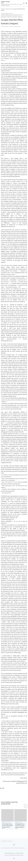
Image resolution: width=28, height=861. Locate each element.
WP (9, 855)
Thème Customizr (20, 855)
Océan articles (11, 853)
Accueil (2, 8)
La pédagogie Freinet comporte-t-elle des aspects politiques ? (20, 825)
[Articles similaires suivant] (25, 805)
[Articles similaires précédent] (22, 805)
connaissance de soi (9, 8)
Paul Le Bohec (6, 26)
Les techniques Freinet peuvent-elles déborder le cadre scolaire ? (7, 825)
